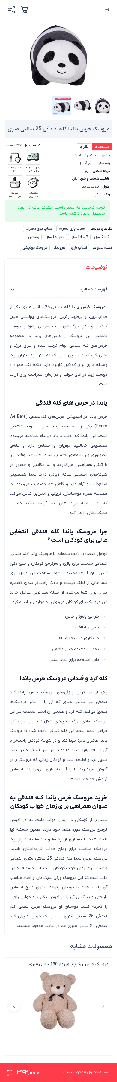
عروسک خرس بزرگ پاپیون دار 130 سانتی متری (68, 964)
